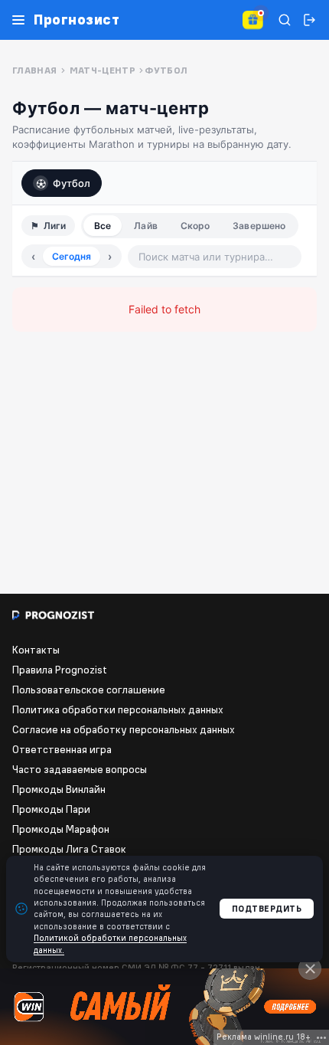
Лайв (145, 225)
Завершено (259, 225)
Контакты (36, 650)
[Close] (309, 968)
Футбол (71, 183)
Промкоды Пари (51, 809)
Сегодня (71, 256)
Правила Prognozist (59, 669)
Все (102, 225)
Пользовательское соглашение (88, 689)
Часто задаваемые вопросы (79, 769)
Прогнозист (76, 20)
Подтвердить (267, 908)
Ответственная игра (62, 749)
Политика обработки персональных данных (117, 709)
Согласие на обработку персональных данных (123, 729)
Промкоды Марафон (60, 829)
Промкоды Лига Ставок (69, 849)
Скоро (195, 225)
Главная (34, 70)
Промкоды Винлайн (59, 789)
